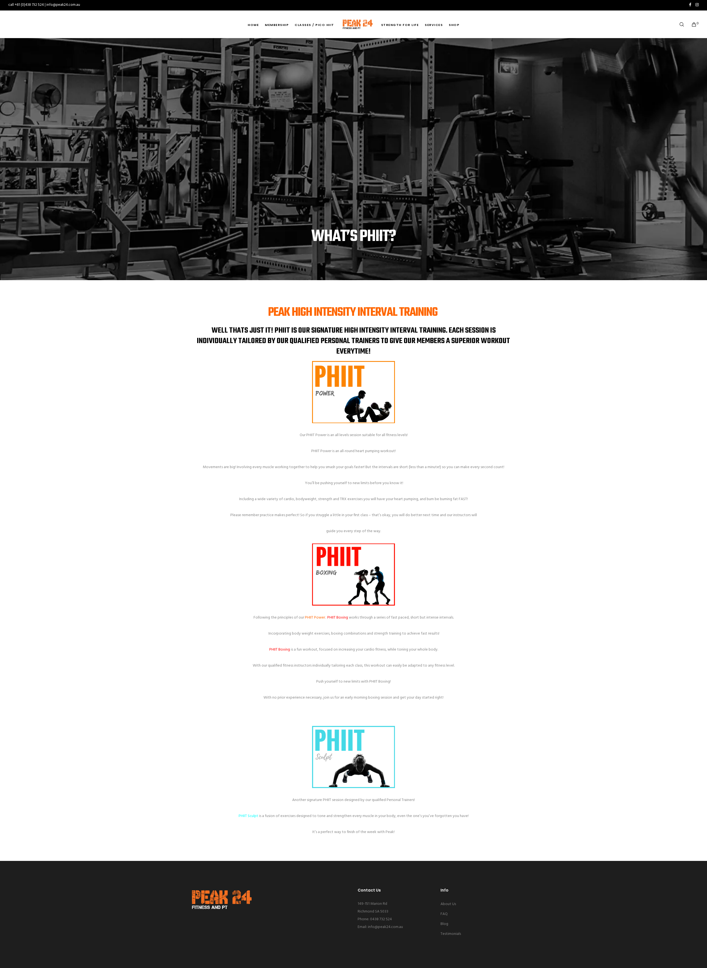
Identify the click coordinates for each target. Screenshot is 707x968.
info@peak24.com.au (385, 927)
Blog (444, 924)
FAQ (444, 914)
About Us (448, 904)
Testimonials (450, 934)
